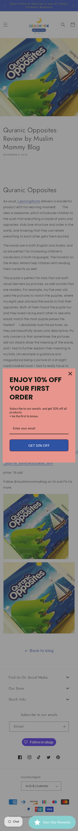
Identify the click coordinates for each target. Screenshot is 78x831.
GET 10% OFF (39, 445)
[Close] (70, 373)
